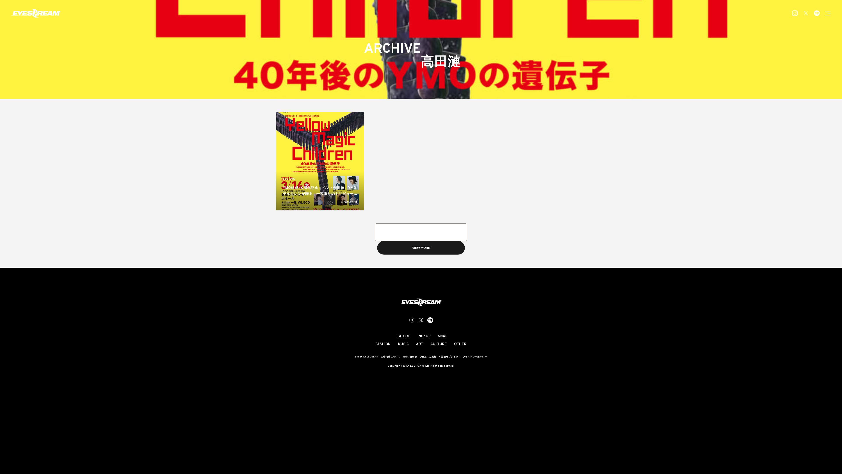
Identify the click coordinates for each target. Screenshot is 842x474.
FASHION (383, 344)
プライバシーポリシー (475, 357)
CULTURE (289, 179)
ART (419, 344)
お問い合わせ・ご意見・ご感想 (419, 357)
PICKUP (424, 336)
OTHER (460, 344)
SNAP (443, 336)
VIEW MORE (421, 248)
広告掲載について (390, 357)
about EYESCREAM (366, 357)
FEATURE (402, 336)
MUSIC (403, 344)
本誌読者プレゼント (449, 357)
